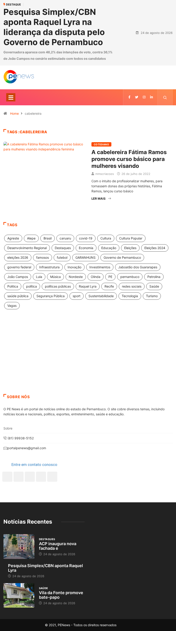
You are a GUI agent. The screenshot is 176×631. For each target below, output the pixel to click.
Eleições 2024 (154, 248)
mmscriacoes (104, 174)
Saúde (154, 286)
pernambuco (129, 277)
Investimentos (99, 267)
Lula (39, 277)
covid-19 (85, 238)
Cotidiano (101, 144)
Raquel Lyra (87, 286)
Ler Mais (98, 198)
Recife (109, 286)
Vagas (11, 305)
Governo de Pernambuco (122, 257)
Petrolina (153, 277)
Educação (108, 248)
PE (110, 277)
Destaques (63, 248)
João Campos (17, 277)
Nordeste (76, 277)
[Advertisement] (88, 357)
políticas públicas (58, 286)
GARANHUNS (85, 257)
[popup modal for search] (165, 97)
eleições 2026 (17, 257)
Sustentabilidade (101, 296)
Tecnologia (130, 296)
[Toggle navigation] (10, 97)
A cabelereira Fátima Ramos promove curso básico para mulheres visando (129, 159)
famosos (42, 257)
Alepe (31, 238)
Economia (86, 248)
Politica (12, 286)
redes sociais (131, 286)
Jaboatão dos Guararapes (137, 267)
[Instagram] (41, 477)
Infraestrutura (49, 267)
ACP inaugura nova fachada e (57, 546)
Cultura (105, 238)
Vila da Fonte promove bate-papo (61, 595)
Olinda (95, 277)
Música (55, 277)
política (31, 286)
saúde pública (17, 296)
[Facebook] (7, 477)
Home (14, 113)
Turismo (152, 296)
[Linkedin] (151, 97)
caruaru (65, 238)
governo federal (19, 267)
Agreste (13, 238)
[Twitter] (136, 97)
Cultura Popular (130, 238)
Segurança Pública (50, 296)
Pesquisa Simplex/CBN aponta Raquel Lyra (45, 568)
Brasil (48, 238)
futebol (62, 257)
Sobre (7, 428)
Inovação (74, 267)
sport (76, 296)
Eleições (130, 248)
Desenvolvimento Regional (27, 248)
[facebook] (129, 97)
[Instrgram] (144, 97)
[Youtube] (52, 477)
